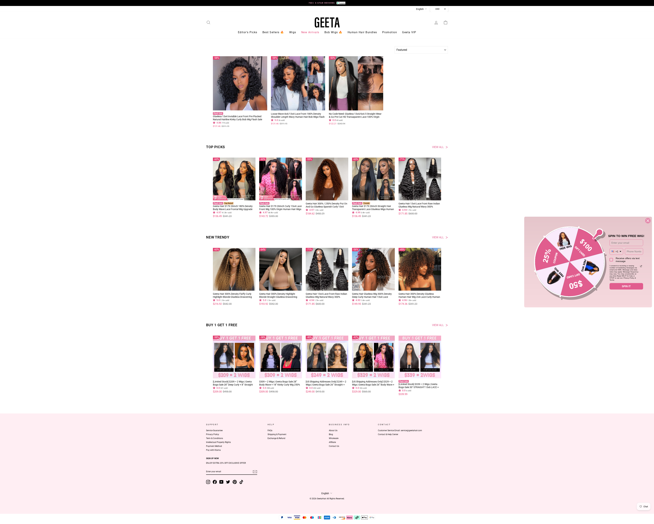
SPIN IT (626, 286)
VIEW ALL (438, 147)
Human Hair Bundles (362, 32)
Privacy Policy (212, 434)
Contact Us (334, 446)
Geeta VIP (409, 32)
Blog (331, 434)
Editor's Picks (247, 32)
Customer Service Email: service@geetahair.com (400, 430)
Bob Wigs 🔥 (333, 32)
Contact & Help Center (388, 434)
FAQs (270, 430)
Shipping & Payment (277, 434)
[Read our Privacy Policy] (641, 266)
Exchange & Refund (276, 438)
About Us (333, 430)
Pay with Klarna (213, 450)
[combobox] (616, 251)
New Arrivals (310, 32)
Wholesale (333, 438)
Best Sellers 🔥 (273, 32)
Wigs (292, 32)
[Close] (648, 221)
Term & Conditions (214, 438)
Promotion (389, 32)
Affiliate (332, 442)
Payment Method (214, 446)
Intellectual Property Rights (218, 442)
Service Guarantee (214, 430)
